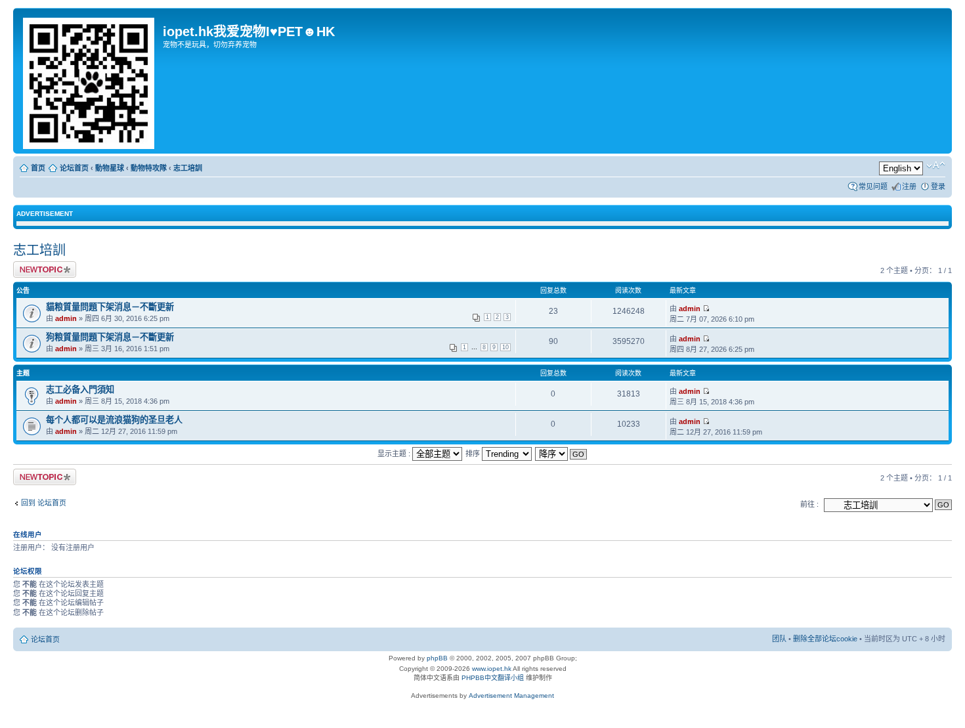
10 (505, 347)
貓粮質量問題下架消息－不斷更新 (110, 307)
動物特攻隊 (149, 168)
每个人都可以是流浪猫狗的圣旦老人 (114, 420)
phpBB (437, 658)
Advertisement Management (511, 695)
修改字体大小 (935, 165)
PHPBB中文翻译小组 (492, 677)
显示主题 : (394, 454)
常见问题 (873, 186)
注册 (909, 186)
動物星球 (109, 168)
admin (66, 318)
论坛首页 (74, 168)
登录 (938, 186)
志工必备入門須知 (80, 390)
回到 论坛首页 (43, 503)
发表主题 (27, 267)
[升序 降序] (561, 454)
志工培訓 (187, 168)
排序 (473, 454)
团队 (779, 639)
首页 (38, 168)
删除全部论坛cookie (825, 639)
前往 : (809, 504)
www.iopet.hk (490, 668)
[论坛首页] (89, 80)
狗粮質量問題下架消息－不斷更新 (110, 337)
